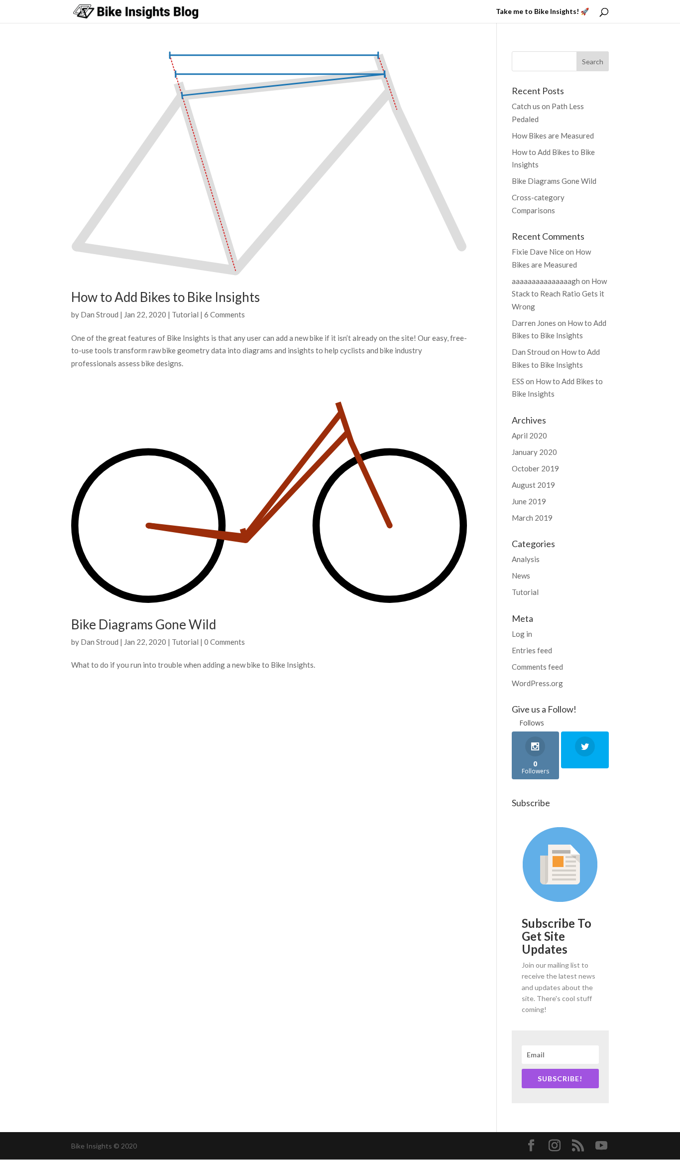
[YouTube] (601, 1146)
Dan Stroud (99, 314)
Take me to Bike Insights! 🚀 (542, 11)
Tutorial (185, 314)
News (521, 575)
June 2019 (529, 501)
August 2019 (533, 484)
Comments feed (537, 666)
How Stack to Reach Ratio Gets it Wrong (559, 294)
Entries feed (532, 650)
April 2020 (529, 435)
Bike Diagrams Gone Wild (143, 624)
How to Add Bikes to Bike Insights (165, 297)
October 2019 (535, 468)
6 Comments (224, 314)
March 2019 (532, 517)
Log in (522, 633)
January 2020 (534, 451)
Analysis (526, 559)
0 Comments (224, 641)
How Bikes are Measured (553, 135)
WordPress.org (537, 683)
